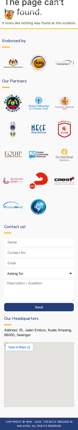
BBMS (71, 3)
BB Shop (57, 3)
